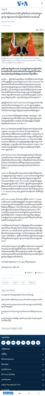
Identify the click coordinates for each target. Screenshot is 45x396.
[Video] (19, 393)
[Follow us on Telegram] (23, 343)
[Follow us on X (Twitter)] (8, 343)
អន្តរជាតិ (4, 9)
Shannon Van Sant (7, 21)
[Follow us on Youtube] (13, 343)
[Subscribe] (38, 343)
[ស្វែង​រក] (38, 393)
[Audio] (29, 393)
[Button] (40, 30)
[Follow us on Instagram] (18, 343)
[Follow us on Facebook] (3, 343)
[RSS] (28, 343)
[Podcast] (33, 343)
